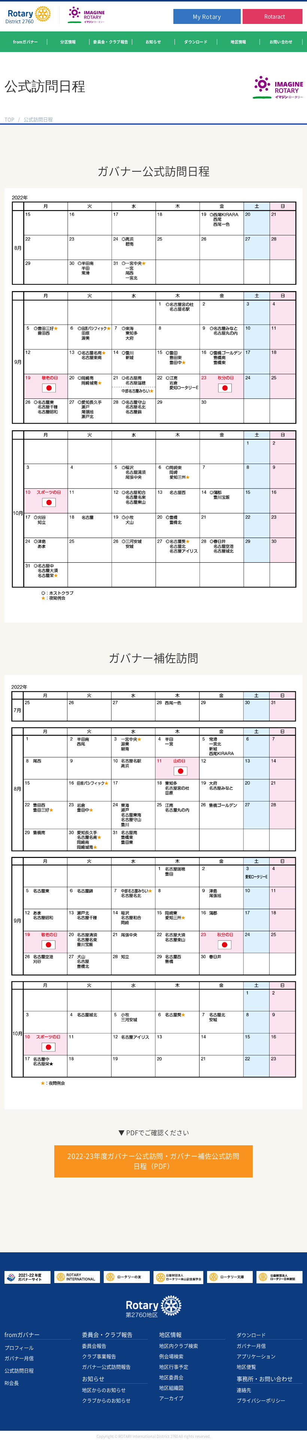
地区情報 (170, 1335)
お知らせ (93, 1379)
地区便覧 (246, 1367)
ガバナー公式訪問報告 (106, 1367)
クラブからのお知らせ (106, 1400)
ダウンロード (251, 1335)
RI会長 (11, 1383)
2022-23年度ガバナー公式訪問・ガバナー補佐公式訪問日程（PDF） (153, 1161)
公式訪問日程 (19, 1370)
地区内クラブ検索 (178, 1346)
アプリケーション (256, 1356)
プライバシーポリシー (261, 1400)
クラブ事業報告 (99, 1356)
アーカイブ (171, 1398)
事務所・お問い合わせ (265, 1379)
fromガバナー (22, 1335)
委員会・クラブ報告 (107, 1335)
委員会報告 (94, 1346)
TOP (9, 119)
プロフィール (19, 1347)
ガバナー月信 (19, 1358)
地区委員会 (171, 1377)
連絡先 (244, 1390)
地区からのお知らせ (104, 1390)
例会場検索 (171, 1356)
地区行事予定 (173, 1367)
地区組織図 (171, 1388)
